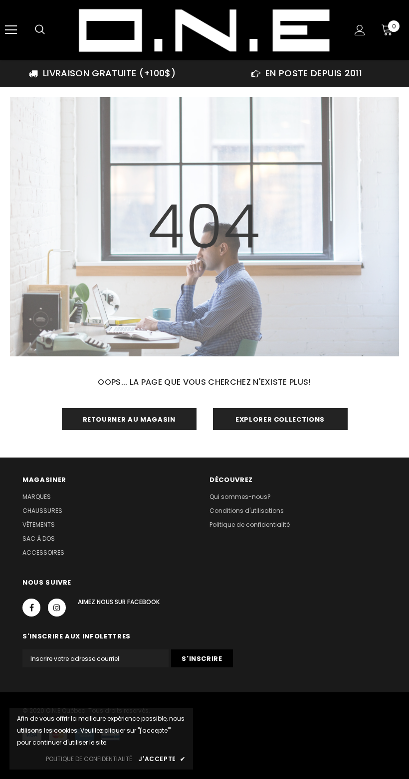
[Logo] (203, 29)
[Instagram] (57, 608)
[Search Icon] (40, 30)
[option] (102, 73)
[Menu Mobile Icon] (11, 30)
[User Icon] (360, 30)
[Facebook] (31, 608)
